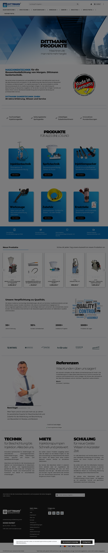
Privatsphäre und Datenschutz (34, 535)
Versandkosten (66, 551)
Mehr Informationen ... (21, 543)
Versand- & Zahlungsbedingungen (36, 524)
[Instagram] (53, 513)
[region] (54, 270)
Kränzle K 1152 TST (75, 281)
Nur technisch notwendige (70, 542)
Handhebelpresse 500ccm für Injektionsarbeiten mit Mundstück (33, 282)
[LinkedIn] (58, 513)
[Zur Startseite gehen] (12, 4)
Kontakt (32, 520)
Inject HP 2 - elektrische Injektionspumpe (96, 282)
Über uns (32, 517)
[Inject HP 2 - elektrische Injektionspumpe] (96, 265)
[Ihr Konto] (91, 4)
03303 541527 (9, 523)
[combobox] (52, 4)
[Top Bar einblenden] (103, 4)
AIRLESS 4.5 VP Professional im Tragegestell (12, 282)
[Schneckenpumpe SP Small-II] (54, 265)
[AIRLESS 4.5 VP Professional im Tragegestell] (12, 265)
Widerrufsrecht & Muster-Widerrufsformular (35, 529)
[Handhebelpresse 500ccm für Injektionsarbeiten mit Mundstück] (33, 265)
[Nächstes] (104, 270)
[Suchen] (78, 4)
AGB (31, 512)
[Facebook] (49, 513)
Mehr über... (34, 508)
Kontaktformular (16, 528)
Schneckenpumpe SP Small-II (54, 282)
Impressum (33, 515)
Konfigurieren (87, 542)
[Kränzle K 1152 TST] (75, 265)
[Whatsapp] (62, 513)
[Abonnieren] (83, 495)
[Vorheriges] (4, 270)
